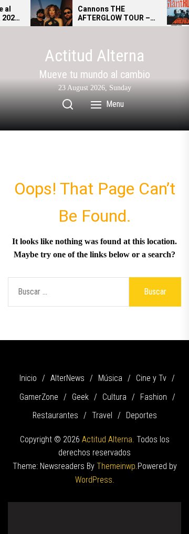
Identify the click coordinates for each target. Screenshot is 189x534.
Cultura (114, 397)
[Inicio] (24, 507)
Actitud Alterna (94, 56)
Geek (80, 397)
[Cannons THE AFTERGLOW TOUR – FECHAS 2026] (51, 13)
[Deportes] (94, 521)
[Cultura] (118, 507)
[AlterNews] (39, 507)
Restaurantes (55, 415)
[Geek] (102, 507)
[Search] (68, 104)
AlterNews (67, 378)
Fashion (153, 397)
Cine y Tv (151, 378)
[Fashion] (134, 507)
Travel (102, 415)
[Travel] (165, 507)
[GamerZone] (86, 507)
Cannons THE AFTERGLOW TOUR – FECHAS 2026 (114, 14)
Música (110, 378)
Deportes (141, 415)
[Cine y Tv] (71, 507)
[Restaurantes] (150, 507)
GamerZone (38, 397)
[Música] (55, 507)
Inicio (28, 378)
